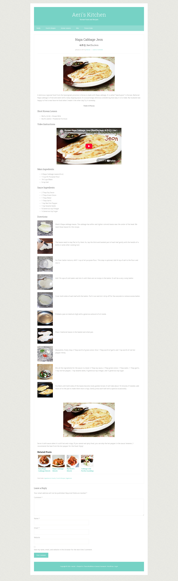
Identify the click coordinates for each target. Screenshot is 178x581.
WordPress (110, 566)
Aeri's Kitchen (89, 14)
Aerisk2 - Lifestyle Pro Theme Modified (82, 566)
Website (37, 537)
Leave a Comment (98, 49)
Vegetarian (69, 478)
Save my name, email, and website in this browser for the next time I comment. (63, 550)
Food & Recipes (60, 478)
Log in (116, 566)
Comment (38, 497)
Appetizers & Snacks (50, 478)
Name (37, 518)
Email (37, 528)
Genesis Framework (100, 566)
